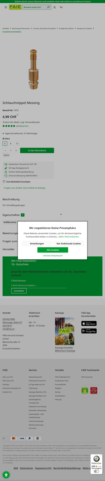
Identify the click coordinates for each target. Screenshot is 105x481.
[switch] (96, 471)
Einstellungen (37, 243)
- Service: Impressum (52, 255)
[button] (6, 474)
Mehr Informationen (69, 236)
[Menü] (100, 455)
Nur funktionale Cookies (69, 243)
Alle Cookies (53, 250)
